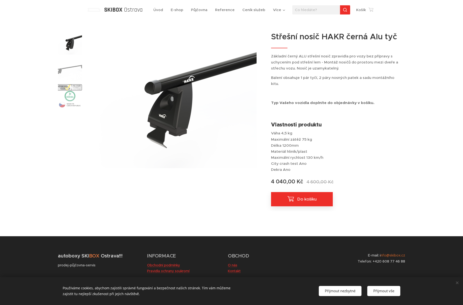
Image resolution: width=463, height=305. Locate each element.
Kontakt (234, 271)
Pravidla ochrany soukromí (168, 271)
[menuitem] (159, 10)
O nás (232, 265)
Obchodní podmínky (163, 265)
